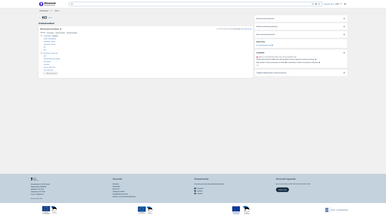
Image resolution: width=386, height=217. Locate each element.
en (41, 53)
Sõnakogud (116, 186)
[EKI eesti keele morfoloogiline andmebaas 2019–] (344, 18)
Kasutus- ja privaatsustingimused (124, 196)
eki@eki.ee (40, 194)
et (39, 17)
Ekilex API (116, 189)
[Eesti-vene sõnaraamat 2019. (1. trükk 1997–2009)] (344, 72)
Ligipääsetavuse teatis (120, 194)
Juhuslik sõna (329, 4)
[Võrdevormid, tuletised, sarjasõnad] (344, 34)
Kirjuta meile (282, 190)
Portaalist (116, 184)
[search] (195, 4)
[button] (339, 4)
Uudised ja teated (119, 191)
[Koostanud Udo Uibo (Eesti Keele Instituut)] (344, 26)
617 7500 (42, 191)
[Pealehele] (47, 4)
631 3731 (41, 189)
